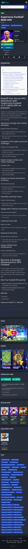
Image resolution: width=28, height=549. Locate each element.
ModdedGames (17, 487)
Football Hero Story (18, 472)
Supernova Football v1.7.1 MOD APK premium (13, 524)
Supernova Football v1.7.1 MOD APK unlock (12, 532)
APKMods (4, 469)
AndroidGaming (14, 462)
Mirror (17, 379)
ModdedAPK (15, 484)
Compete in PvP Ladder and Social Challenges (14, 77)
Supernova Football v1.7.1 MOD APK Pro (11, 527)
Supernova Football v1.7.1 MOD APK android (12, 507)
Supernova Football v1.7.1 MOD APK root (11, 529)
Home (2, 14)
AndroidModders (6, 467)
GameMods (16, 479)
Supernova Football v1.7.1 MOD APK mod (11, 514)
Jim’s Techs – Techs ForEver (8, 306)
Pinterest (14, 57)
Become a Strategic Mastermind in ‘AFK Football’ (14, 89)
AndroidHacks (20, 464)
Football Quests (5, 474)
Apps (7, 540)
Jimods (20, 538)
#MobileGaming (5, 459)
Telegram (19, 57)
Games (10, 540)
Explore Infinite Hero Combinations (12, 87)
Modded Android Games (10, 14)
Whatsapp (24, 57)
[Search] (25, 6)
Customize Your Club (9, 84)
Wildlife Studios (18, 32)
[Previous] (1, 359)
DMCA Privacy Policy (11, 542)
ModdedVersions (6, 489)
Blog (21, 540)
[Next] (26, 359)
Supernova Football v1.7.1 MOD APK (13, 93)
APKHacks (23, 467)
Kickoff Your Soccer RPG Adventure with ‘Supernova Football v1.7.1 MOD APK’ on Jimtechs (14, 73)
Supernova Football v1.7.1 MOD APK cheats (12, 509)
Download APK (8, 44)
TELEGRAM (8, 47)
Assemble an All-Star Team (10, 81)
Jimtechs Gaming (15, 482)
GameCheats (5, 477)
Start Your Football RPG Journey (11, 90)
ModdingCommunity (17, 489)
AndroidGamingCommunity (8, 464)
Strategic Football (6, 502)
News (24, 540)
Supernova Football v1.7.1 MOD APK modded (12, 517)
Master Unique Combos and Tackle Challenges (14, 78)
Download (7, 379)
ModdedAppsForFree (7, 487)
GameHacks (12, 477)
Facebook (3, 57)
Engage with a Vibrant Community (12, 83)
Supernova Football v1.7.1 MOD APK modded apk (13, 519)
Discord (3, 314)
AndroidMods (15, 467)
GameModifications (6, 479)
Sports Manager (18, 499)
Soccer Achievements (7, 494)
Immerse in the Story (9, 86)
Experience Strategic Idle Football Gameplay (13, 75)
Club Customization (6, 472)
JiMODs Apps (16, 540)
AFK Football (5, 462)
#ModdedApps (14, 459)
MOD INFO (9, 92)
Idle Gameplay (5, 482)
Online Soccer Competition (8, 492)
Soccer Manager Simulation (8, 497)
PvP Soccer (19, 492)
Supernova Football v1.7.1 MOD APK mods (12, 522)
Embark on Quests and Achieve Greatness (13, 80)
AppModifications (12, 469)
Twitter (8, 57)
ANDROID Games (21, 14)
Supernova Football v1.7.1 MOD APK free (11, 512)
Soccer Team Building (7, 499)
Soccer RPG (19, 497)
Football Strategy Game (17, 474)
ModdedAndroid (5, 484)
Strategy (3, 27)
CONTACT (19, 542)
